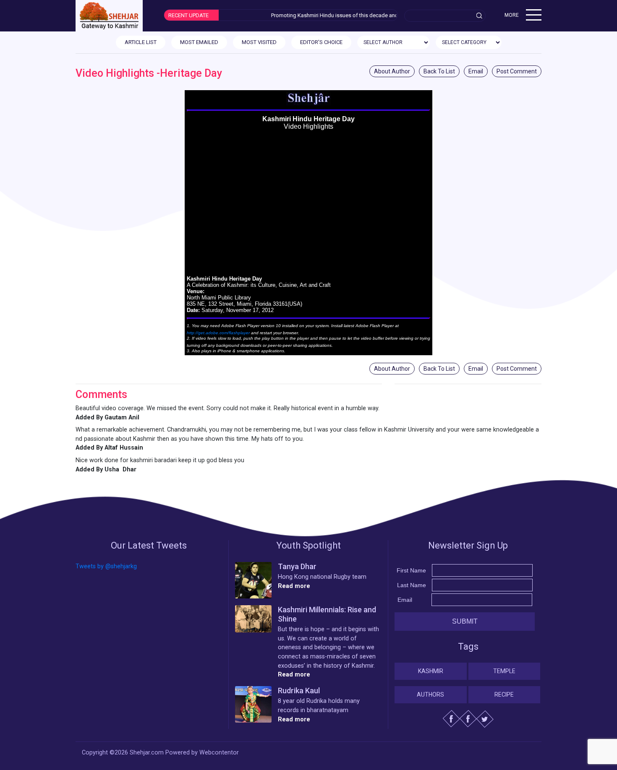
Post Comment (517, 71)
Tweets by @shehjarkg (106, 566)
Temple (504, 671)
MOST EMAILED (199, 42)
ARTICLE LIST (141, 42)
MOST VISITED (259, 42)
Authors (430, 694)
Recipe (504, 694)
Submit (465, 621)
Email (475, 71)
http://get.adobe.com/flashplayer (218, 332)
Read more (294, 586)
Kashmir (430, 671)
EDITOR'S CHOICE (321, 42)
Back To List (439, 71)
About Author (392, 71)
